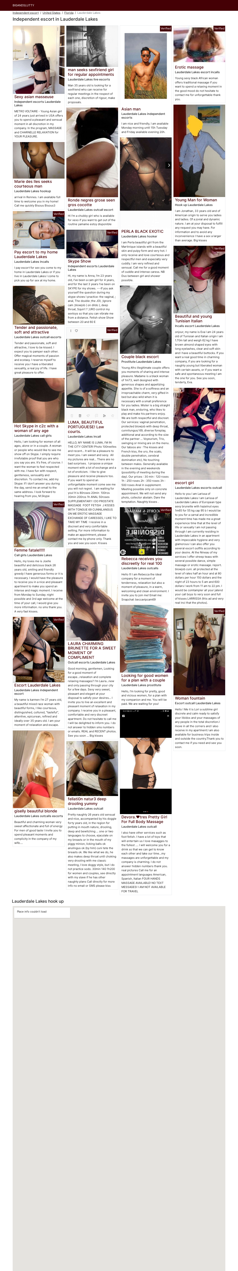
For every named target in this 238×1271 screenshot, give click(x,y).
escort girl (184, 482)
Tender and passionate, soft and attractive (36, 329)
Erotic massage (189, 67)
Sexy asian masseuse (34, 96)
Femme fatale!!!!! (29, 550)
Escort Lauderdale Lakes (37, 685)
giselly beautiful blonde (35, 811)
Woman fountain (190, 698)
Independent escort (26, 13)
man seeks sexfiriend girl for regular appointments (91, 72)
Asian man (131, 109)
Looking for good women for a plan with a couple (144, 677)
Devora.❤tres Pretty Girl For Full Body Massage (144, 819)
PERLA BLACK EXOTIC (142, 231)
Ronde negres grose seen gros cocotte (91, 202)
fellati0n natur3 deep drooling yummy (87, 801)
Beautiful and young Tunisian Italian (193, 318)
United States (51, 13)
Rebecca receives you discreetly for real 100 (141, 561)
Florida (68, 13)
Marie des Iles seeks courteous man (33, 183)
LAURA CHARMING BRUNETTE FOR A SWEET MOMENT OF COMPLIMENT (92, 650)
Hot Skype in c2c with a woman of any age (36, 428)
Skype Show (79, 261)
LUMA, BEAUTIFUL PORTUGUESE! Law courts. (86, 427)
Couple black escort (140, 356)
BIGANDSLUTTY (23, 5)
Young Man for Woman (196, 200)
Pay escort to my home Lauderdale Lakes (36, 254)
